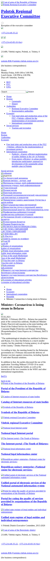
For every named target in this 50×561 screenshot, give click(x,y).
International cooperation (22, 123)
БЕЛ (8, 82)
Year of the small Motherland (13, 258)
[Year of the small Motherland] (14, 256)
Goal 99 (4, 243)
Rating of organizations (11, 248)
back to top (5, 381)
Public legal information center (14, 253)
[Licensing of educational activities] (16, 280)
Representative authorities (22, 111)
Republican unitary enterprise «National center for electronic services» (23, 468)
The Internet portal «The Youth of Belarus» (25, 443)
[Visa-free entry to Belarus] (13, 260)
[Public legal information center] (15, 251)
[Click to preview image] (2, 314)
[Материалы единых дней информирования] (21, 183)
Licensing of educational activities (15, 282)
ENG (8, 87)
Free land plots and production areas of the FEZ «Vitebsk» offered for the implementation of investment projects (29, 118)
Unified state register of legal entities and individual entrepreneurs (23, 519)
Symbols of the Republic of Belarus (20, 412)
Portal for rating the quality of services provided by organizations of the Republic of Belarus (24, 501)
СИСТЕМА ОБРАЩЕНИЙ (13, 231)
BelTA (4, 376)
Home (9, 96)
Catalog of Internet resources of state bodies (25, 401)
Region (9, 99)
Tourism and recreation (21, 128)
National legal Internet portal (17, 433)
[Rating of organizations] (12, 246)
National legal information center (19, 454)
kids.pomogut (7, 268)
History (15, 104)
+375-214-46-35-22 (9, 33)
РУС (8, 84)
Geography (16, 101)
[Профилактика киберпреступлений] (18, 212)
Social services (12, 125)
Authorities (11, 106)
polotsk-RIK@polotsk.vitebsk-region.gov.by (20, 61)
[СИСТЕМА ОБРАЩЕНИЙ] (14, 229)
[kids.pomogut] (8, 265)
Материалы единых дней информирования (20, 185)
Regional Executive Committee (25, 108)
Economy (10, 113)
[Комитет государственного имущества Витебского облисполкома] (25, 272)
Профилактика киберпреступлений (17, 214)
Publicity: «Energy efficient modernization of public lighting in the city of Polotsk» (29, 155)
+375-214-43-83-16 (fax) (11, 42)
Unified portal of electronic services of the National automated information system (23, 484)
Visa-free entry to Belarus (12, 263)
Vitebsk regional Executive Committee (22, 422)
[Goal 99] (5, 241)
